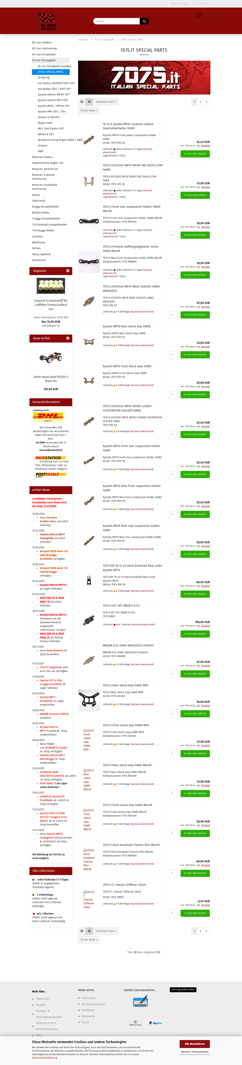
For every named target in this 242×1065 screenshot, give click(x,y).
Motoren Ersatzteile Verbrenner (44, 187)
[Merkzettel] (198, 15)
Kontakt (40, 1005)
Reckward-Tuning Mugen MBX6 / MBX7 (54, 140)
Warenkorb (88, 1016)
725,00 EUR (50, 389)
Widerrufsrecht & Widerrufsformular (47, 1026)
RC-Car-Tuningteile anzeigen (54, 66)
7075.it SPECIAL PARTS (50, 72)
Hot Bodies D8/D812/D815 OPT (54, 83)
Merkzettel (88, 1010)
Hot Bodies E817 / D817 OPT (54, 89)
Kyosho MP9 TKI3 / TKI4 (52, 111)
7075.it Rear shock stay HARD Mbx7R (127, 765)
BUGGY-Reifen (41, 212)
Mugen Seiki (45, 123)
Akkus (36, 195)
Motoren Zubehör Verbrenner (43, 177)
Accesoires (39, 260)
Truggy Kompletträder (46, 218)
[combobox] (106, 102)
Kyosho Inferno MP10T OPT (54, 94)
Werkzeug (38, 242)
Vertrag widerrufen (183, 989)
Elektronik (38, 200)
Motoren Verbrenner (45, 169)
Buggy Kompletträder (45, 206)
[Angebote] (67, 271)
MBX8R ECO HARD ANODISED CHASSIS (128, 645)
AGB (38, 1035)
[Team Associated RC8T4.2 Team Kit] (51, 357)
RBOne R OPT (46, 134)
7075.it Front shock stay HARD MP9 (126, 725)
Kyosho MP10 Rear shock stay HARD (127, 326)
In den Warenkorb (195, 153)
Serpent (42, 145)
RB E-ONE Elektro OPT (51, 128)
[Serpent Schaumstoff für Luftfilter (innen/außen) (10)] (51, 286)
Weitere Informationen (195, 1051)
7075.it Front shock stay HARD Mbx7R (127, 805)
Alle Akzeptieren (195, 1044)
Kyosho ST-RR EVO (49, 117)
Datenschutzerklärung (44, 1057)
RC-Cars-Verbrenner (44, 48)
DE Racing (44, 77)
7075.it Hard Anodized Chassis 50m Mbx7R (131, 845)
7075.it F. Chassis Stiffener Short (124, 885)
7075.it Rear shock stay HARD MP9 (125, 685)
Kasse (85, 1022)
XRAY (41, 151)
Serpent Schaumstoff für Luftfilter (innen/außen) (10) (50, 305)
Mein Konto (88, 998)
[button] (208, 15)
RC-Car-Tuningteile (44, 60)
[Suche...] (144, 21)
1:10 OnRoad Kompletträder (49, 224)
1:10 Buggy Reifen (43, 230)
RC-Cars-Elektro (42, 42)
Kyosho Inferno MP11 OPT (53, 100)
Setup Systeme (41, 254)
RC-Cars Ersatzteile (44, 54)
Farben (36, 248)
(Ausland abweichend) (142, 311)
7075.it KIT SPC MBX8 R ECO (121, 605)
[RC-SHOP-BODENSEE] (47, 24)
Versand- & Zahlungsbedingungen (49, 1014)
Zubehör (37, 236)
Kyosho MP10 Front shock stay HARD (127, 366)
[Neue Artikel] (67, 338)
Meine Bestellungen (94, 1004)
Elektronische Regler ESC (48, 163)
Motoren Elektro (42, 157)
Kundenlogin (203, 3)
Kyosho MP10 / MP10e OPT (54, 106)
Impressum (42, 998)
